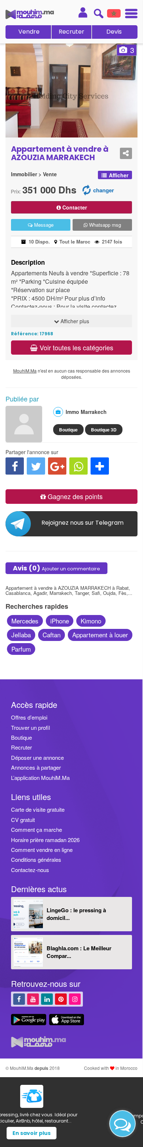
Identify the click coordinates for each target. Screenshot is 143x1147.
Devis (114, 31)
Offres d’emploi (29, 717)
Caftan (51, 634)
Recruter (71, 31)
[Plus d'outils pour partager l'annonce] (100, 466)
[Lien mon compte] (83, 12)
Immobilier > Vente (34, 174)
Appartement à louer (100, 634)
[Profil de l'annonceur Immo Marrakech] (24, 438)
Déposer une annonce (37, 757)
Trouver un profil (30, 727)
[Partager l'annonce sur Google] (57, 466)
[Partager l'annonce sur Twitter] (36, 466)
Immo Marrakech (86, 411)
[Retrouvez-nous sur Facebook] (19, 998)
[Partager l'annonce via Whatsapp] (78, 466)
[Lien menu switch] (129, 14)
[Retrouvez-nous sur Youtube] (33, 998)
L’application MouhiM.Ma (40, 777)
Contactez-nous (30, 870)
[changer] (86, 189)
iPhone (59, 620)
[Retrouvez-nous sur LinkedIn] (47, 998)
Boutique (68, 429)
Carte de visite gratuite (38, 809)
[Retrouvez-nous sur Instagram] (75, 998)
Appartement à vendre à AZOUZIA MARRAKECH (60, 153)
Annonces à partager (36, 767)
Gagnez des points (74, 496)
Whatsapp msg (104, 224)
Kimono (91, 620)
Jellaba (21, 634)
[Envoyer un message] (122, 1123)
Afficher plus (74, 321)
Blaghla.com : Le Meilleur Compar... (79, 952)
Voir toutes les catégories (75, 347)
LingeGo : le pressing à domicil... (76, 914)
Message (43, 224)
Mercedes (24, 620)
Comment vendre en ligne (42, 849)
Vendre (29, 31)
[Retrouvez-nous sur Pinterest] (61, 998)
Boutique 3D (104, 429)
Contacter (74, 207)
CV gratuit (23, 819)
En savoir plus (71, 1133)
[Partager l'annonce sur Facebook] (15, 466)
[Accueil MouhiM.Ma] (30, 14)
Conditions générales (36, 859)
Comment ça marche (36, 829)
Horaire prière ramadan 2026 (45, 840)
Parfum (21, 648)
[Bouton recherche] (98, 13)
